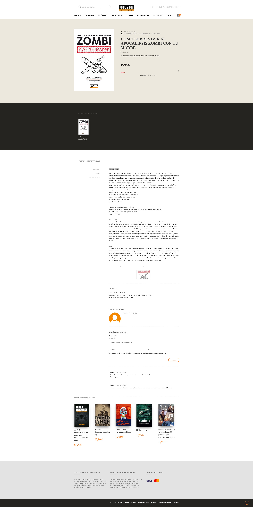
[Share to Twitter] (150, 75)
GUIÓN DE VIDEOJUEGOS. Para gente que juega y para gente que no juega (81, 435)
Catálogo (102, 15)
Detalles (97, 173)
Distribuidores (143, 15)
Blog (152, 7)
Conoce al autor (94, 177)
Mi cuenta (161, 7)
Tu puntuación (113, 336)
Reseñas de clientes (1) (118, 332)
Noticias (77, 15)
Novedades (89, 15)
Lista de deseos (173, 7)
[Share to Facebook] (152, 75)
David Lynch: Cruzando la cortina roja (102, 432)
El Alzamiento (141, 430)
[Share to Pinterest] (148, 75)
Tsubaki (129, 15)
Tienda (169, 15)
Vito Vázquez (125, 52)
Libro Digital (117, 15)
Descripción (96, 169)
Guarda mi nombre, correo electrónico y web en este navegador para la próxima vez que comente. (138, 353)
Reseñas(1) (97, 181)
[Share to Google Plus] (155, 75)
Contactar (157, 15)
